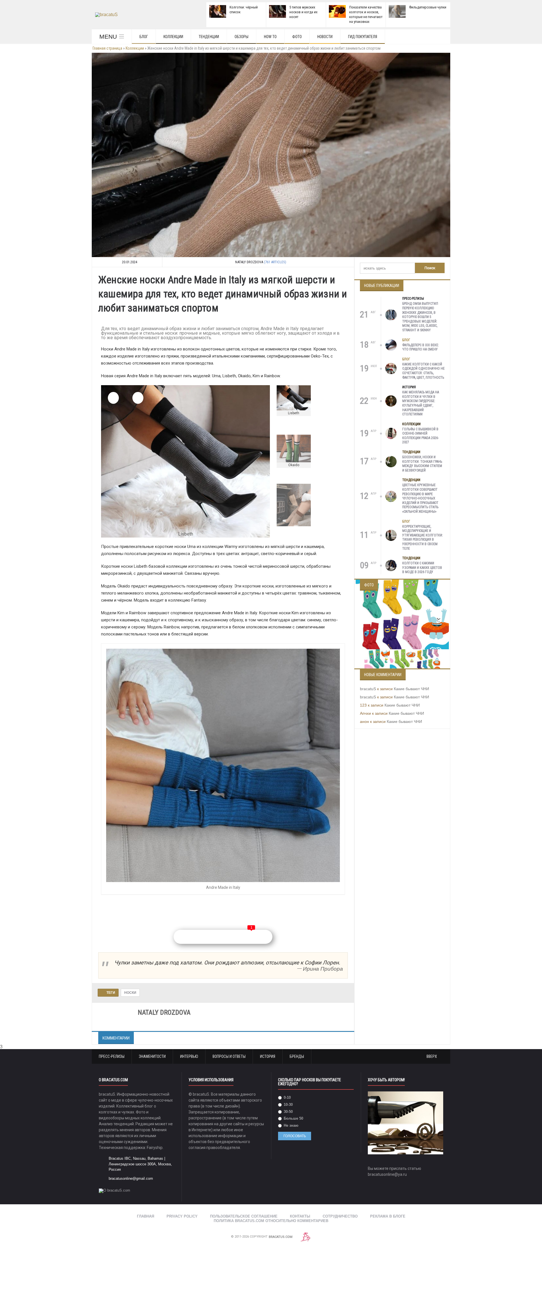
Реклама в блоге (387, 1205)
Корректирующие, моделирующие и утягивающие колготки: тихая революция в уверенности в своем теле (422, 538)
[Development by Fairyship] (305, 1225)
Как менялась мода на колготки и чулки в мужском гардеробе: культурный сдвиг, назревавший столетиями (420, 403)
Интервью (189, 1045)
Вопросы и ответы (229, 1045)
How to (270, 36)
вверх (432, 1045)
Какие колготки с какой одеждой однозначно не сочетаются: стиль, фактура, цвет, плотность (423, 371)
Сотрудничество (340, 1205)
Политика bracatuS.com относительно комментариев (271, 1209)
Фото (297, 36)
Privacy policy (182, 1205)
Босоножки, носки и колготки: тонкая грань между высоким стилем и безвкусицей (422, 463)
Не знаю (290, 1114)
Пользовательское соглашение (243, 1205)
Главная (145, 1205)
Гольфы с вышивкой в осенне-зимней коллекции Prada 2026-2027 (420, 435)
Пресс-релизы (413, 299)
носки (130, 981)
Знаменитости (152, 1045)
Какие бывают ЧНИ (411, 689)
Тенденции (209, 36)
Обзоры (241, 36)
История (409, 387)
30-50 (288, 1100)
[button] (113, 398)
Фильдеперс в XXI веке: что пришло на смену (420, 347)
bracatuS (368, 689)
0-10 (287, 1086)
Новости (325, 36)
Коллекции (173, 36)
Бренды (297, 1045)
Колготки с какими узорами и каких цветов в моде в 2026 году (422, 567)
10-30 (288, 1093)
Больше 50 (293, 1107)
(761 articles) (275, 262)
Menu (108, 36)
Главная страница (107, 48)
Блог (143, 36)
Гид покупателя (362, 36)
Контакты (300, 1205)
